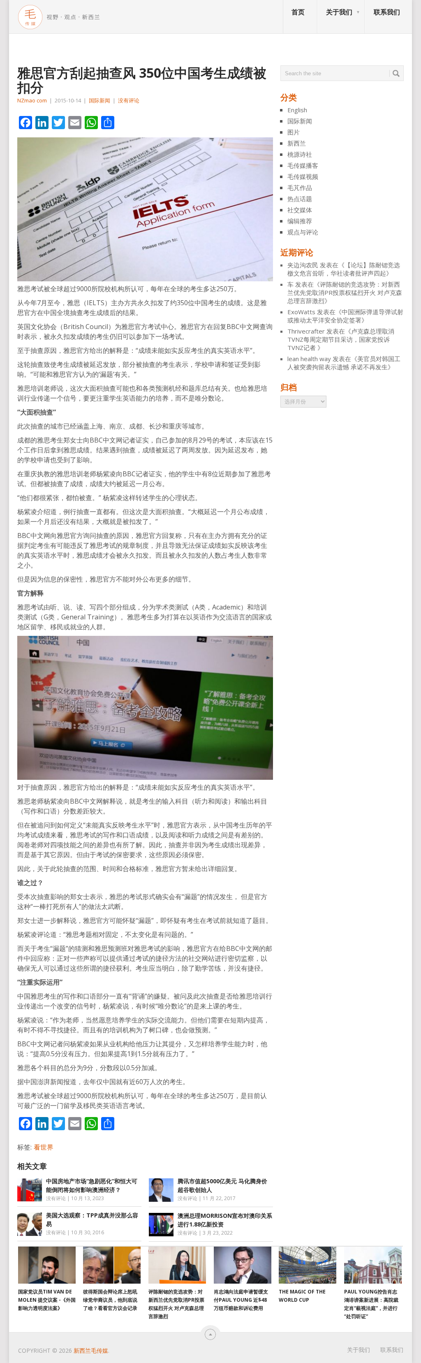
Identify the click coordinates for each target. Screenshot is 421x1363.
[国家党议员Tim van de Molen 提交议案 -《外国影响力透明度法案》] (47, 1265)
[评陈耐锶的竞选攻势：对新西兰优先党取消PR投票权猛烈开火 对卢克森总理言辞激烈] (177, 1265)
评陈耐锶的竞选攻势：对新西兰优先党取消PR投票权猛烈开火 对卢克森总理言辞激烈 (344, 292)
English (297, 110)
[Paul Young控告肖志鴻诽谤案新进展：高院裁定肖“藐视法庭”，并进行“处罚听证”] (373, 1265)
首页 (298, 11)
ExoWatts (301, 312)
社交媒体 (299, 210)
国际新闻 (99, 100)
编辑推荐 (299, 221)
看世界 (43, 1147)
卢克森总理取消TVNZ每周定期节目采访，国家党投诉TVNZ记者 (340, 339)
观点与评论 (302, 232)
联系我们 (387, 11)
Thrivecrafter (306, 331)
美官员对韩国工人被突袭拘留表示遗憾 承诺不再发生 (343, 363)
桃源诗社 (299, 154)
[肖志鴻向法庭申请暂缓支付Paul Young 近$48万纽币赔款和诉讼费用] (242, 1265)
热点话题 (299, 199)
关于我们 (339, 11)
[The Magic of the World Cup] (307, 1265)
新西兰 (296, 143)
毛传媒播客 (302, 165)
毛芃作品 (299, 187)
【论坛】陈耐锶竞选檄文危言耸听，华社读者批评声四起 (343, 269)
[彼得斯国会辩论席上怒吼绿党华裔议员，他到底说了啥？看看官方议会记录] (112, 1265)
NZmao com (32, 100)
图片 (293, 132)
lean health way (309, 359)
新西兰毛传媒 (91, 1350)
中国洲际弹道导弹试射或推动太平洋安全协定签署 (345, 316)
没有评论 (128, 100)
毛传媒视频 (302, 176)
